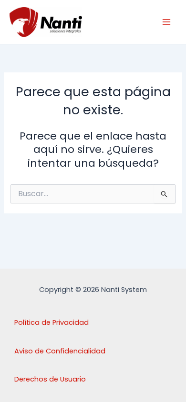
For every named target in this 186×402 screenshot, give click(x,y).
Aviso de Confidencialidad (59, 351)
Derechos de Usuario (50, 379)
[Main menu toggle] (166, 22)
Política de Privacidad (51, 322)
